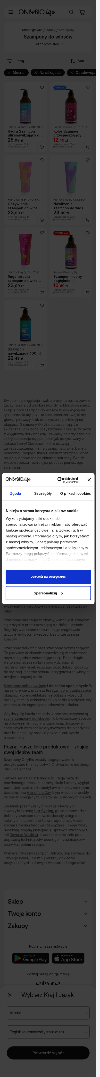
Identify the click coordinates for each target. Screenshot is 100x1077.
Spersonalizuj (45, 593)
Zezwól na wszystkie (48, 577)
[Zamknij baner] (89, 480)
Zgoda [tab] (15, 493)
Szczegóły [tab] (43, 493)
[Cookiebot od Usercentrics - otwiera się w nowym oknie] (58, 480)
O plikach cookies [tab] (75, 493)
